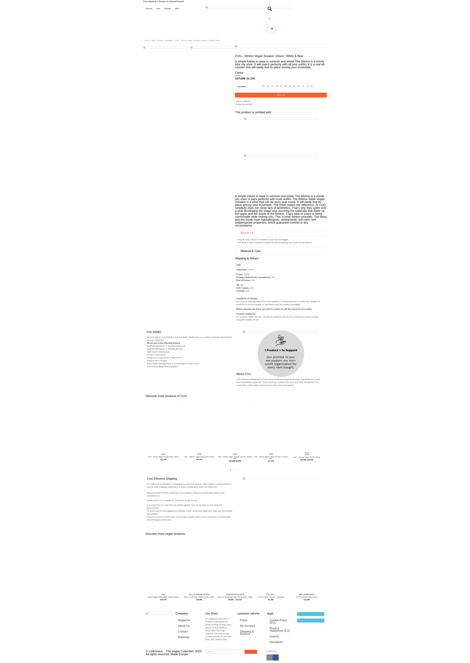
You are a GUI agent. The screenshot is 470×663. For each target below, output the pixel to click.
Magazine (184, 620)
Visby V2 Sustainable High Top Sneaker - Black (235, 597)
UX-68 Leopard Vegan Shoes (306, 597)
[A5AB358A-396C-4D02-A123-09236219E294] (212, 68)
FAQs (243, 620)
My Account (247, 625)
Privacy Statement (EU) (280, 629)
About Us (184, 625)
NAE (163, 594)
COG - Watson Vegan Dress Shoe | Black (199, 457)
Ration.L (270, 594)
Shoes (160, 40)
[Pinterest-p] (269, 657)
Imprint (274, 636)
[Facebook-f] (276, 657)
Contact (183, 631)
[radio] (263, 86)
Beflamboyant (307, 594)
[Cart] (271, 30)
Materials (184, 637)
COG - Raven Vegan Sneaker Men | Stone (163, 457)
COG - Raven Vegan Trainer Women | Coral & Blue (271, 457)
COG (184, 396)
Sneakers (169, 40)
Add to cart (281, 95)
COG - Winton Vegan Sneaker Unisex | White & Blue (235, 457)
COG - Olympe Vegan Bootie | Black (306, 457)
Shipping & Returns (247, 633)
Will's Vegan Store (199, 594)
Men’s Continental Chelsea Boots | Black (199, 597)
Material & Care (251, 251)
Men (153, 40)
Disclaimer (276, 642)
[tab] (281, 233)
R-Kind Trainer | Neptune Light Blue (271, 597)
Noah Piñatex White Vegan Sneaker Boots (163, 597)
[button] (163, 427)
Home (147, 40)
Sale (307, 453)
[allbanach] (165, 75)
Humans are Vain (235, 594)
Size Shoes (241, 86)
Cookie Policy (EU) (278, 621)
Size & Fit (247, 232)
